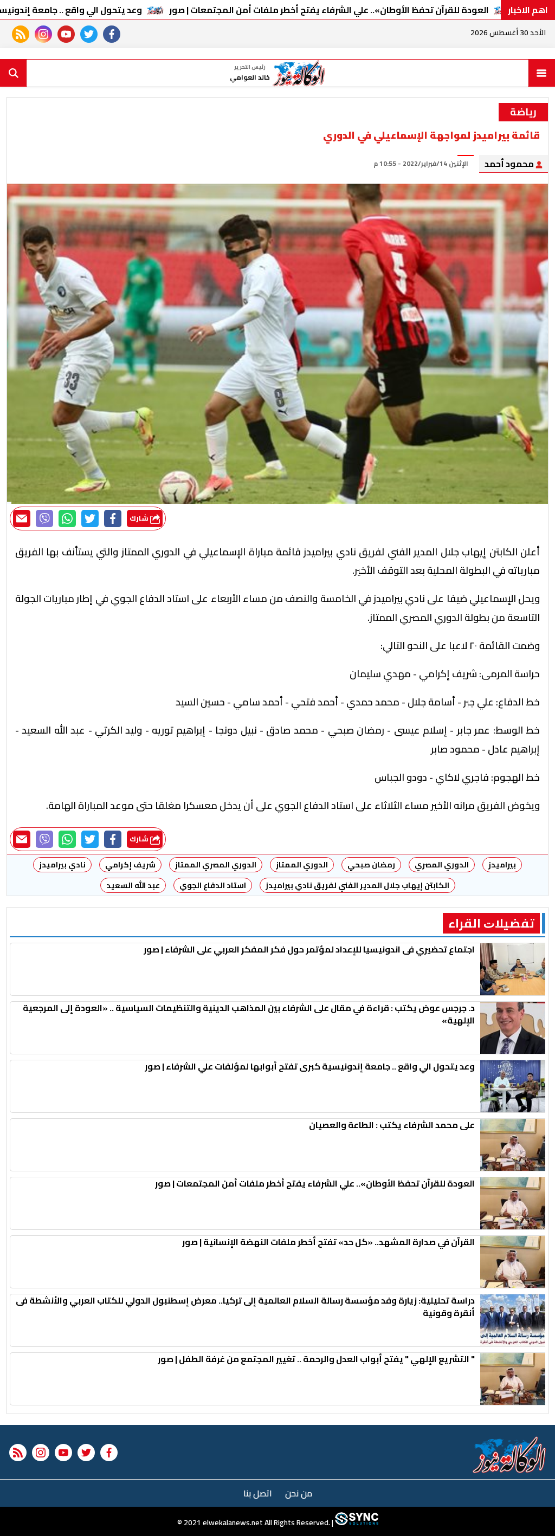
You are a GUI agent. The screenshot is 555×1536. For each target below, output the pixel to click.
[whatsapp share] (67, 518)
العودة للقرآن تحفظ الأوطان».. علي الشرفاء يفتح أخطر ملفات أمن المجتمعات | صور (329, 10)
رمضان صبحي (371, 865)
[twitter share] (90, 518)
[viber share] (44, 518)
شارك (140, 518)
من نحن (298, 1493)
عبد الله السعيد (133, 885)
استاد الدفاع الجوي (212, 885)
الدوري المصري (442, 865)
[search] (13, 73)
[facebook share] (112, 518)
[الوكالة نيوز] (509, 1455)
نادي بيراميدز (62, 865)
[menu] (541, 73)
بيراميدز (502, 865)
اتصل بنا (257, 1493)
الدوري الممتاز (302, 865)
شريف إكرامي (130, 865)
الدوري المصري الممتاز (215, 865)
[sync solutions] (355, 1522)
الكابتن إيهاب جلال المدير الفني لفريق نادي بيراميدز (357, 885)
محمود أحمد (510, 163)
